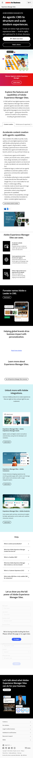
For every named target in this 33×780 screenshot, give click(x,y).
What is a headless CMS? (10, 557)
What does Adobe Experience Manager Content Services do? (14, 550)
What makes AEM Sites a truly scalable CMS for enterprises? (16, 577)
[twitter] (9, 748)
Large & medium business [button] (9, 729)
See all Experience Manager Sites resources (16, 379)
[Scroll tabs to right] (31, 124)
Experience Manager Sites (8, 7)
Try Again (16, 639)
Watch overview (17, 39)
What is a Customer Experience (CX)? (14, 570)
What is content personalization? (13, 543)
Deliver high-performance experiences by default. (19, 271)
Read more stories (16, 350)
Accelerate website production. (17, 243)
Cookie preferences (12, 753)
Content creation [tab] (8, 124)
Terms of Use (5, 753)
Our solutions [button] (6, 725)
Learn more (16, 82)
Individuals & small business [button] (9, 732)
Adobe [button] (4, 740)
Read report (7, 297)
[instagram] (6, 748)
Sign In (29, 2)
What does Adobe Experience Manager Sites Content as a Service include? (14, 564)
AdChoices (25, 755)
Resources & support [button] (8, 736)
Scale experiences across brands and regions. (18, 257)
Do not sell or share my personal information (11, 755)
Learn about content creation (11, 203)
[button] (16, 745)
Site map (19, 753)
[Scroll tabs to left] (1, 124)
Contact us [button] (5, 721)
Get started (7, 690)
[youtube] (14, 748)
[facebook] (3, 748)
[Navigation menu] (2, 2)
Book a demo (16, 45)
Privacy (22, 750)
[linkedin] (12, 748)
